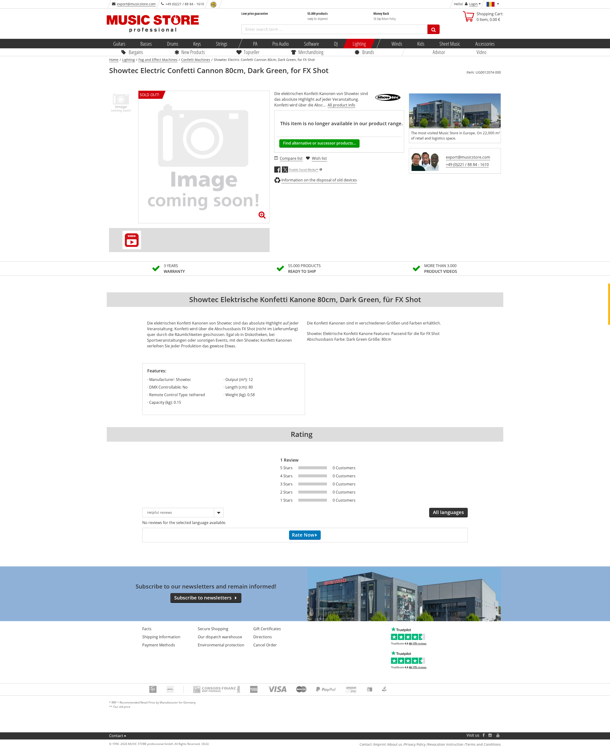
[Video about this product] (131, 240)
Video (481, 51)
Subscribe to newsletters (203, 597)
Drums (172, 43)
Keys (197, 43)
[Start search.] (433, 29)
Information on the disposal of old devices (319, 180)
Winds (396, 43)
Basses (146, 43)
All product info (341, 105)
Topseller (251, 51)
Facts (147, 628)
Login (473, 4)
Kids (420, 43)
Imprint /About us (388, 744)
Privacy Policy (415, 744)
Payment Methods (158, 645)
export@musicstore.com (136, 4)
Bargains (136, 51)
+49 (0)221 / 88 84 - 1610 (467, 164)
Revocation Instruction (445, 744)
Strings (221, 43)
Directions (262, 636)
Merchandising (310, 51)
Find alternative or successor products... (319, 143)
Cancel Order (265, 645)
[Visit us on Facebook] (483, 735)
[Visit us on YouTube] (498, 735)
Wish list (319, 158)
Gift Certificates (267, 628)
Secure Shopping (213, 628)
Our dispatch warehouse (220, 636)
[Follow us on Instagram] (490, 735)
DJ (335, 43)
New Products (193, 51)
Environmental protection (221, 645)
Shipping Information (161, 636)
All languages (448, 512)
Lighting (359, 43)
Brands (368, 51)
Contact (116, 735)
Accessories (484, 43)
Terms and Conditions (483, 744)
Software (311, 43)
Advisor (439, 51)
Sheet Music (449, 43)
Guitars (119, 43)
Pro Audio (280, 43)
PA (255, 43)
